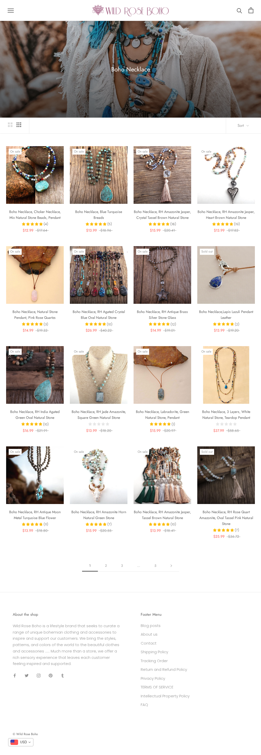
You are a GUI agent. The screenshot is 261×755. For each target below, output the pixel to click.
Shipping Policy (154, 652)
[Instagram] (39, 675)
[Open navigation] (11, 10)
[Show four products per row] (19, 124)
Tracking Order (154, 660)
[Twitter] (27, 675)
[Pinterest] (51, 675)
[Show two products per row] (10, 124)
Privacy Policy (153, 678)
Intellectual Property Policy (165, 696)
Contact (148, 643)
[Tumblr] (62, 675)
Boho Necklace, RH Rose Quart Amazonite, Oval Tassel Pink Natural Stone (226, 517)
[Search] (239, 10)
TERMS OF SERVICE (157, 687)
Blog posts (151, 625)
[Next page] (171, 566)
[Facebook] (15, 675)
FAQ (144, 704)
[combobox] (20, 742)
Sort (241, 125)
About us (149, 634)
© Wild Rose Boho (25, 734)
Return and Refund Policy (164, 669)
